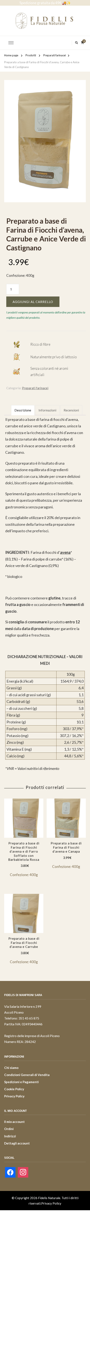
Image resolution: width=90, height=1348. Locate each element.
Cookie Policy (14, 1089)
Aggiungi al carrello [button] (24, 830)
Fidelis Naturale (49, 1198)
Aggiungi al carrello (33, 302)
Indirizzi (10, 1136)
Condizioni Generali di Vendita (27, 1075)
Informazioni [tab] (47, 410)
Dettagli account (17, 1143)
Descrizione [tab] (22, 410)
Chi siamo (11, 1068)
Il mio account (14, 1122)
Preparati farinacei (35, 388)
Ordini (9, 1129)
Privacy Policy (14, 1096)
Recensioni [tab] (71, 410)
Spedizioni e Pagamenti (21, 1082)
